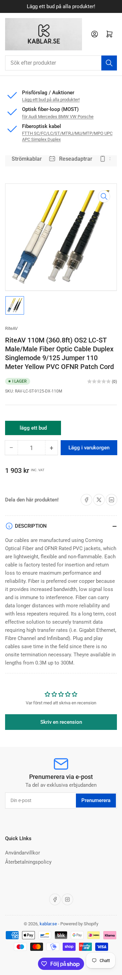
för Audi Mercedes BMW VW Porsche (58, 116)
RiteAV (11, 328)
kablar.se (48, 923)
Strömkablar (25, 159)
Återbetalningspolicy (28, 862)
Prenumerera (95, 800)
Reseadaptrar (74, 159)
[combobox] (61, 62)
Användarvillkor (22, 853)
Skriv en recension (61, 722)
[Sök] (109, 63)
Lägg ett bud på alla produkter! (51, 99)
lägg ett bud (33, 430)
